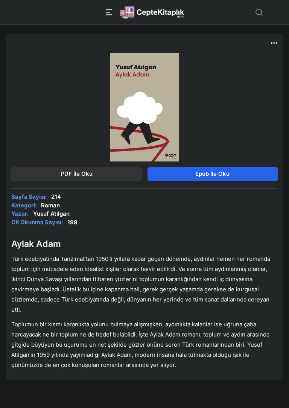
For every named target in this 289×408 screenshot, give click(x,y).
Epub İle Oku (212, 173)
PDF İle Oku (77, 173)
